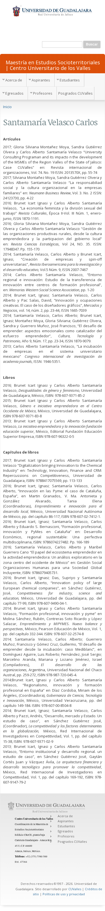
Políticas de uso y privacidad (64, 894)
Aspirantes (41, 80)
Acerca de (13, 80)
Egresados (14, 93)
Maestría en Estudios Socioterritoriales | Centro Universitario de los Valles (53, 65)
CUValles (74, 889)
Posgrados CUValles (75, 93)
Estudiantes (70, 80)
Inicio (7, 106)
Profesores (42, 93)
